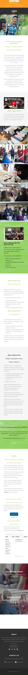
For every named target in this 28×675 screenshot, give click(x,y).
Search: (8, 534)
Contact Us (16, 5)
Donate (21, 5)
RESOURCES (14, 514)
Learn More (14, 580)
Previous (13, 443)
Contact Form (20, 662)
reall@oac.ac (7, 492)
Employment (10, 5)
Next (15, 443)
